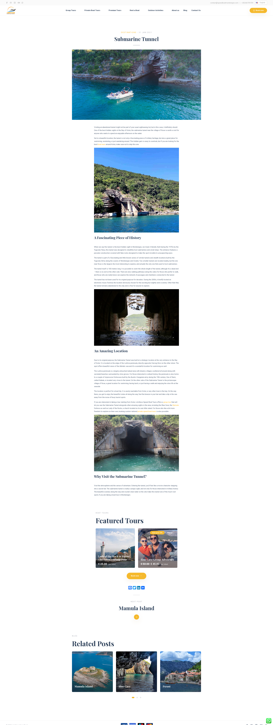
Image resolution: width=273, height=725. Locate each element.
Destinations (128, 32)
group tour (167, 402)
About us (175, 10)
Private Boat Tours (92, 10)
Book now (260, 10)
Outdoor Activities (155, 10)
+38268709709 (247, 3)
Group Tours (71, 10)
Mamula (176, 405)
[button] (133, 697)
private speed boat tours (147, 411)
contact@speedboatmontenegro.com (224, 3)
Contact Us (196, 10)
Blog (185, 10)
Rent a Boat (134, 10)
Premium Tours (115, 10)
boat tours (101, 144)
